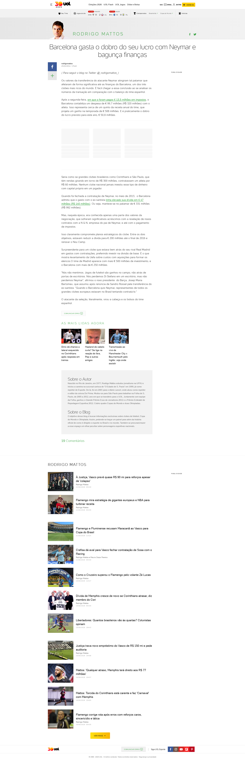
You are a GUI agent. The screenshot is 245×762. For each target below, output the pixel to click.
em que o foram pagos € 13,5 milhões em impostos (117, 99)
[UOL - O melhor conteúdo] (63, 5)
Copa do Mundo (166, 13)
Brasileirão (152, 13)
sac (161, 5)
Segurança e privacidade (147, 757)
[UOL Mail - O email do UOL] (168, 4)
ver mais (98, 736)
